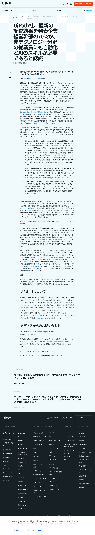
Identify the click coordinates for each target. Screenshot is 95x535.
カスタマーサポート (39, 471)
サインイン (69, 418)
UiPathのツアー (53, 478)
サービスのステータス (39, 496)
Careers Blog (83, 444)
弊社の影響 (82, 466)
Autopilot (6, 480)
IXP (19, 474)
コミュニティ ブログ (39, 486)
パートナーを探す (69, 437)
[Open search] (63, 4)
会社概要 (81, 433)
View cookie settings (33, 530)
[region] (47, 525)
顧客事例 (51, 444)
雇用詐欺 (81, 487)
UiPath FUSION (53, 468)
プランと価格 (7, 439)
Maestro (20, 481)
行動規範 (81, 480)
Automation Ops (8, 477)
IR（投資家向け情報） (85, 452)
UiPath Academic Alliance (35, 266)
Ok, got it (16, 531)
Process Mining (23, 493)
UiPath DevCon (53, 482)
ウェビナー (52, 452)
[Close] (93, 517)
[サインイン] (71, 4)
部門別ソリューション (39, 440)
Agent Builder (7, 457)
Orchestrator (22, 485)
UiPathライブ (53, 486)
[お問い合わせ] (67, 4)
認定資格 (36, 456)
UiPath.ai (82, 437)
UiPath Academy (54, 257)
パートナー (67, 433)
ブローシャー (52, 456)
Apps (4, 465)
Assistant (6, 469)
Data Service (22, 462)
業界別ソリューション (39, 437)
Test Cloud (21, 509)
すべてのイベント (54, 489)
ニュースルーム (83, 448)
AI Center (6, 461)
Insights (20, 466)
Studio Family (22, 433)
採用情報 (81, 441)
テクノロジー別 (37, 444)
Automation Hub (8, 473)
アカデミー (36, 453)
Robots (20, 444)
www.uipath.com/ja (42, 318)
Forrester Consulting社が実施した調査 (33, 112)
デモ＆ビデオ (52, 460)
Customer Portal (38, 475)
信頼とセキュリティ (85, 456)
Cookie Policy (41, 525)
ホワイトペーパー (54, 448)
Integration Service (24, 470)
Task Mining (22, 505)
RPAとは (36, 460)
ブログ (51, 437)
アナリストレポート (54, 440)
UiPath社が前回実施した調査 (30, 208)
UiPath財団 (82, 476)
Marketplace (22, 477)
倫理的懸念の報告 (84, 484)
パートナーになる (69, 441)
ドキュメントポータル (39, 478)
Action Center (7, 454)
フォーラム (36, 482)
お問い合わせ (54, 418)
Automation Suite (23, 490)
